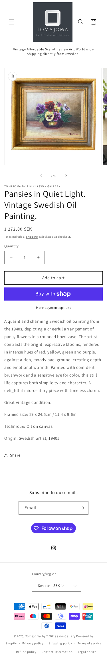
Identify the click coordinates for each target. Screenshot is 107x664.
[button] (11, 22)
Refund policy (26, 652)
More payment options (53, 307)
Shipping (32, 237)
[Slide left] (41, 175)
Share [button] (15, 455)
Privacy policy (32, 643)
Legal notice (87, 652)
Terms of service (90, 643)
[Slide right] (66, 175)
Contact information (57, 652)
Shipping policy (60, 643)
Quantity (11, 246)
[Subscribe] (82, 508)
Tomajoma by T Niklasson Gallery (50, 636)
